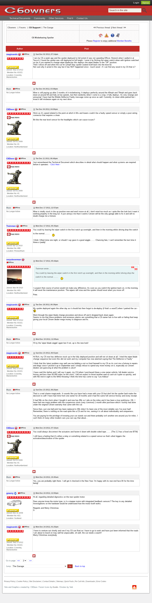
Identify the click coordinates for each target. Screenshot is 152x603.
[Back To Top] (134, 587)
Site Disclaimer (35, 581)
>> (30, 560)
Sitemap (59, 581)
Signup (145, 2)
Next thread (117, 27)
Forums (22, 27)
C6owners (12, 27)
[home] (33, 11)
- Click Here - (55, 164)
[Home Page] (100, 35)
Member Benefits (124, 41)
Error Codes (101, 581)
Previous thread (103, 27)
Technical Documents (20, 18)
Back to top (80, 566)
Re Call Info (79, 581)
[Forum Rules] (106, 35)
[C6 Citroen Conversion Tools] (118, 35)
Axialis (55, 587)
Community (39, 18)
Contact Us (82, 18)
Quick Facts (69, 581)
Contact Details (49, 581)
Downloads (90, 581)
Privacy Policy (9, 581)
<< (18, 560)
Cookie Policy (22, 581)
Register (96, 41)
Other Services (56, 18)
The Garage (48, 27)
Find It (70, 18)
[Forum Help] (112, 35)
